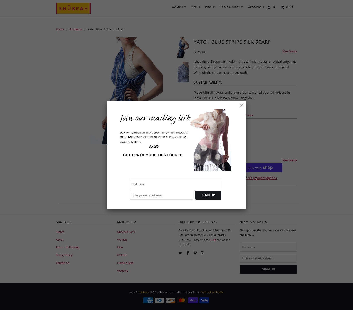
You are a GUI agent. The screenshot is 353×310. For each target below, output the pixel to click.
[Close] (241, 105)
